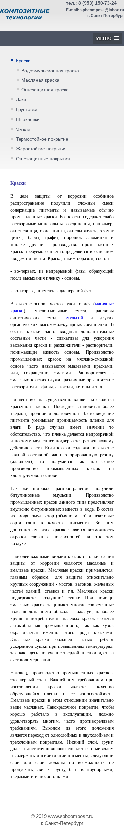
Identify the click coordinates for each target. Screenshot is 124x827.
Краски (23, 60)
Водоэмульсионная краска (50, 70)
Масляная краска (40, 80)
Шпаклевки (28, 119)
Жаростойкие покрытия (41, 148)
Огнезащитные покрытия (43, 158)
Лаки (21, 99)
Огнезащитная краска (45, 89)
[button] (107, 38)
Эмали (23, 129)
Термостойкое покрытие (42, 139)
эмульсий (74, 317)
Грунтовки (26, 109)
